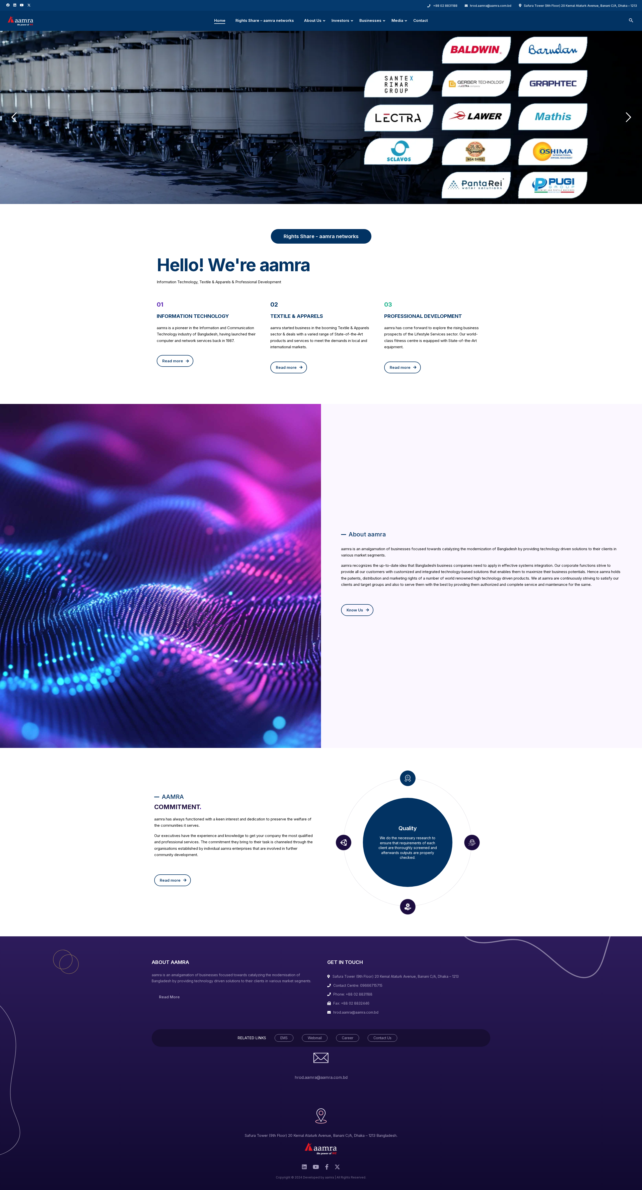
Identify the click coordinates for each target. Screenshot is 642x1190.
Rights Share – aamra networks (264, 20)
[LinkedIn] (15, 5)
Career (347, 1038)
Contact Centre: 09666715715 (357, 985)
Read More (169, 997)
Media (397, 20)
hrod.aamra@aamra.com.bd (490, 6)
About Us (313, 20)
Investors (340, 20)
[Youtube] (22, 5)
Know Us (355, 610)
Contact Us (382, 1038)
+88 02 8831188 (445, 6)
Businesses (370, 20)
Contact (420, 20)
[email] (327, 1168)
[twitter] (29, 5)
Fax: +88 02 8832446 (351, 1003)
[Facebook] (8, 5)
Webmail (315, 1038)
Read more (172, 361)
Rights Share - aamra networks (321, 236)
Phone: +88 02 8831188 (352, 994)
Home (219, 20)
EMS (284, 1038)
